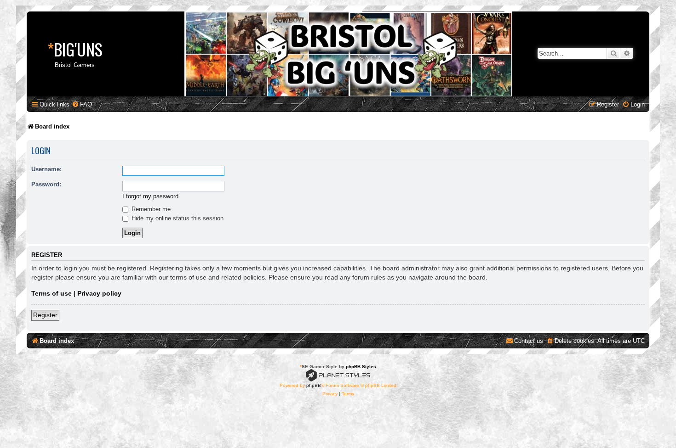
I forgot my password (150, 196)
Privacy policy (99, 293)
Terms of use (51, 293)
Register (45, 315)
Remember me (150, 209)
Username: (46, 169)
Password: (46, 184)
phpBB (313, 385)
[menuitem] (82, 104)
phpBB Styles (361, 366)
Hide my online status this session (176, 218)
